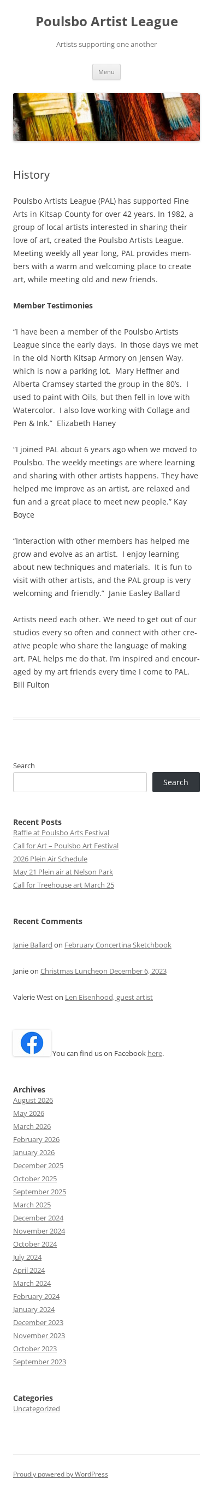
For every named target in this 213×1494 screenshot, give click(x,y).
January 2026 (34, 1152)
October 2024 (35, 1244)
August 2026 (33, 1100)
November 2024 (39, 1231)
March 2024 (32, 1283)
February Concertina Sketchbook (117, 945)
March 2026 (32, 1126)
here (154, 1053)
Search (24, 765)
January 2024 (34, 1309)
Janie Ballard (32, 945)
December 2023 (38, 1322)
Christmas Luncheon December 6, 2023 (103, 971)
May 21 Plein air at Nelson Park (63, 872)
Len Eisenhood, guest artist (109, 997)
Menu (106, 72)
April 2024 (29, 1270)
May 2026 (28, 1113)
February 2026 (36, 1139)
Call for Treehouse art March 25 (63, 885)
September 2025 (39, 1192)
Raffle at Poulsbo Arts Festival (61, 832)
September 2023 (39, 1362)
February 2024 (36, 1296)
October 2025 (35, 1178)
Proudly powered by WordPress (60, 1474)
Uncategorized (36, 1408)
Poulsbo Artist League (107, 21)
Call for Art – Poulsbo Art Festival (66, 846)
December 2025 (38, 1165)
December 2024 (38, 1218)
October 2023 (35, 1348)
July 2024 (27, 1257)
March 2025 (32, 1205)
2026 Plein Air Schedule (50, 859)
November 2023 (39, 1335)
